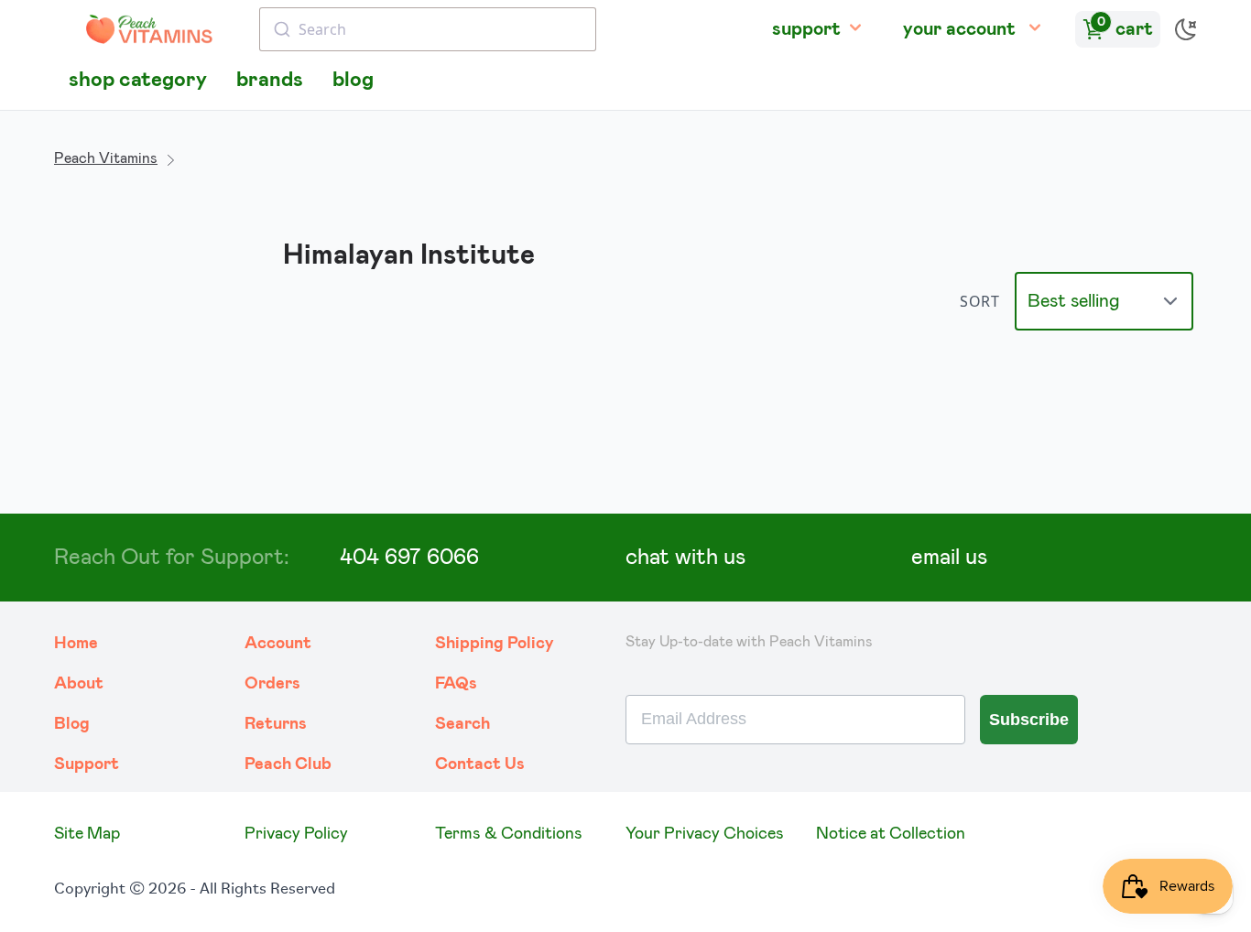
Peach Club (288, 764)
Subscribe (1029, 719)
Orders (272, 684)
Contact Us (480, 764)
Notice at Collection (890, 834)
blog (353, 80)
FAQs (456, 684)
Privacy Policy (296, 834)
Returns (276, 724)
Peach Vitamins (106, 158)
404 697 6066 (409, 558)
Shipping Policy (494, 643)
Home (76, 643)
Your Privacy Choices (705, 834)
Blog (72, 724)
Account (278, 643)
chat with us (685, 558)
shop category (138, 80)
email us (949, 558)
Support (86, 764)
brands (269, 80)
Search (462, 724)
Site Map (87, 834)
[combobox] (427, 29)
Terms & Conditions (508, 834)
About (78, 684)
